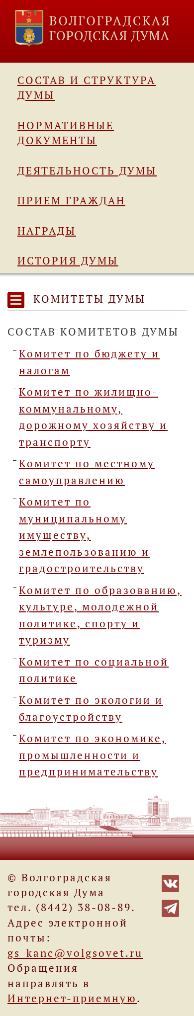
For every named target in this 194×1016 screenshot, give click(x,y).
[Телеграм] (170, 907)
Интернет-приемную (72, 998)
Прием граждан (71, 200)
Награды (46, 231)
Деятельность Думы (87, 170)
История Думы (67, 260)
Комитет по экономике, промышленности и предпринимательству (92, 754)
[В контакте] (170, 882)
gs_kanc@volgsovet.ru (75, 953)
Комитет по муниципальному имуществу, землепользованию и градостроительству (84, 535)
